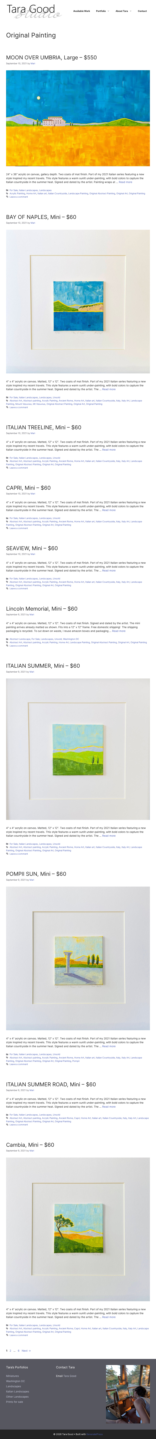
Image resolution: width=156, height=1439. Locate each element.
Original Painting (137, 193)
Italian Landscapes (28, 190)
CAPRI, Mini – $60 (28, 488)
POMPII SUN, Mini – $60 (36, 874)
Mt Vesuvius (39, 404)
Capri (77, 1118)
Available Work (81, 11)
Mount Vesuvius (23, 404)
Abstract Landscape (20, 639)
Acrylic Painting (17, 193)
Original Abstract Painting (102, 193)
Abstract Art (16, 400)
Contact (142, 11)
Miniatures (12, 1376)
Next (26, 1350)
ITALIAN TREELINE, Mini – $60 (43, 427)
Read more (125, 182)
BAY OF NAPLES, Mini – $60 (41, 217)
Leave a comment (19, 196)
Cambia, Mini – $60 (30, 1145)
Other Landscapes (17, 1396)
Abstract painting (32, 400)
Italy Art (125, 400)
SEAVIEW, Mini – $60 (32, 548)
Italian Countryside (57, 193)
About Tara (122, 11)
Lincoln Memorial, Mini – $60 (42, 608)
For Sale (14, 190)
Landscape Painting (78, 193)
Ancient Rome (66, 400)
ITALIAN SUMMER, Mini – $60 (43, 665)
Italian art (42, 193)
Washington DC (71, 639)
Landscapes (45, 190)
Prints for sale (14, 1401)
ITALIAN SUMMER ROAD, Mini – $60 (51, 1084)
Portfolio (101, 11)
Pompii (75, 1061)
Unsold (56, 397)
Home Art (31, 193)
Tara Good (69, 1376)
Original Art (122, 193)
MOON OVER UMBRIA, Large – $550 (51, 57)
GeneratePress (94, 1434)
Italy (118, 400)
